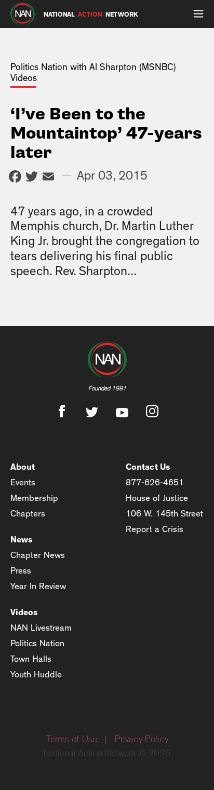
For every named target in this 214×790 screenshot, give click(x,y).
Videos (24, 612)
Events (22, 482)
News (21, 539)
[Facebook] (15, 177)
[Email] (48, 177)
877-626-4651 (155, 482)
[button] (198, 14)
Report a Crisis (154, 529)
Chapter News (37, 555)
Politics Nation (37, 643)
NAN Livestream (41, 627)
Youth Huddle (36, 674)
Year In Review (38, 586)
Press (20, 570)
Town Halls (30, 659)
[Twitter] (31, 177)
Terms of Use (71, 739)
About (22, 466)
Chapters (27, 513)
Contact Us (148, 466)
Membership (34, 498)
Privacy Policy (141, 739)
